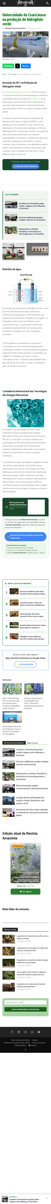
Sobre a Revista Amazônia (20, 1040)
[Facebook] (12, 1032)
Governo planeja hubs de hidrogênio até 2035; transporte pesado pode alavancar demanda (33, 703)
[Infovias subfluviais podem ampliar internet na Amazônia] (8, 764)
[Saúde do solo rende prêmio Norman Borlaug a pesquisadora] (8, 987)
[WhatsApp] (32, 1032)
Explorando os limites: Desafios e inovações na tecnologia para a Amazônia (31, 776)
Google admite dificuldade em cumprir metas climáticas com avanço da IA (30, 800)
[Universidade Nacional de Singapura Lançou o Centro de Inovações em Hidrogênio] (12, 717)
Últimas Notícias (20, 1045)
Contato (35, 1040)
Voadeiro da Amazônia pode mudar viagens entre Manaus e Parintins (30, 752)
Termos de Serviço (38, 1043)
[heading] (25, 287)
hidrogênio (35, 99)
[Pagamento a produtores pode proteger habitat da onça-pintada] (8, 963)
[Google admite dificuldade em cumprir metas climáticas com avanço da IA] (8, 800)
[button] (4, 3)
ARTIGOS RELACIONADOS (14, 743)
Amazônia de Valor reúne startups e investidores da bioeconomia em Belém (32, 812)
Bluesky (26, 66)
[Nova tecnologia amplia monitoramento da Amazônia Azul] (8, 788)
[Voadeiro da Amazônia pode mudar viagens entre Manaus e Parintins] (8, 752)
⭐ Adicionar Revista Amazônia (25, 166)
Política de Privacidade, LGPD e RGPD (17, 1043)
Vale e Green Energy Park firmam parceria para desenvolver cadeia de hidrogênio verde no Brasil (11, 703)
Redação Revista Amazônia (15, 28)
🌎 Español (32, 1045)
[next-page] (8, 821)
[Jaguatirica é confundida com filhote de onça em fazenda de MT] (8, 951)
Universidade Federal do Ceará (17, 92)
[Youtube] (38, 1032)
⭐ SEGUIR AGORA (25, 664)
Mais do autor (32, 743)
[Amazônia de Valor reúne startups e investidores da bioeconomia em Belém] (8, 812)
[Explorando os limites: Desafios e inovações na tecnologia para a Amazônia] (8, 776)
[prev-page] (4, 821)
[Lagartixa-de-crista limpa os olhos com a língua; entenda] (8, 939)
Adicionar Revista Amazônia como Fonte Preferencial (26, 536)
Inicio (4, 74)
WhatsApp (8, 66)
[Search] (47, 3)
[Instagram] (18, 1032)
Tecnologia (12, 74)
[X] (25, 1032)
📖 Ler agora (25, 891)
